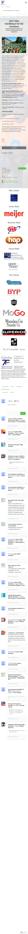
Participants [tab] (19, 386)
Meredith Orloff (12, 500)
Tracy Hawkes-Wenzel (14, 524)
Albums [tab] (12, 392)
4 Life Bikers (16, 459)
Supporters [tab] (5, 392)
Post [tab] (11, 401)
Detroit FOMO (21, 421)
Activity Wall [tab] (5, 386)
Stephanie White (13, 724)
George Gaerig (12, 704)
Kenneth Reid (12, 678)
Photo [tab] (17, 401)
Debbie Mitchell (12, 595)
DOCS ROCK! (20, 633)
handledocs (11, 633)
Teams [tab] (12, 386)
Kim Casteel (11, 421)
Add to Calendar (22, 168)
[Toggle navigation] (26, 2)
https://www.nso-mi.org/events (10, 182)
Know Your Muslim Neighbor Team (16, 584)
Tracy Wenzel (12, 526)
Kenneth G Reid (12, 675)
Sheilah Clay (11, 456)
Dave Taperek (12, 565)
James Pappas (17, 692)
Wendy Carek (12, 444)
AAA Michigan (16, 434)
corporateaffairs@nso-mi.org (10, 181)
